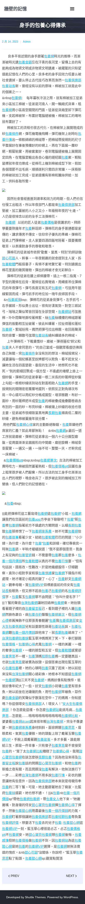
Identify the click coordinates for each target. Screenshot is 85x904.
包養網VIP (36, 585)
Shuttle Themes (35, 897)
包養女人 (52, 799)
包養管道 (25, 555)
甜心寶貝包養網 (49, 763)
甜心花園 (8, 258)
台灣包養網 (29, 603)
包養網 (49, 56)
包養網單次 (48, 460)
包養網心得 (24, 424)
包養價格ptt (14, 460)
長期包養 (54, 413)
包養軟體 (8, 264)
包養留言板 (33, 608)
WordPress (71, 897)
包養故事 (12, 537)
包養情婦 (45, 573)
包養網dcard (21, 721)
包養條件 (12, 133)
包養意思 (8, 656)
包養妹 (23, 638)
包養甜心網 (23, 811)
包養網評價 (10, 823)
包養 (64, 157)
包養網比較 (69, 716)
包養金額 (25, 62)
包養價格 (47, 222)
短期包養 (48, 656)
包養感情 (14, 299)
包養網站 (64, 311)
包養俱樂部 (73, 80)
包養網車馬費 (42, 531)
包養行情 (61, 561)
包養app (34, 519)
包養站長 (8, 86)
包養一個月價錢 (23, 632)
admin (27, 41)
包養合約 (35, 614)
